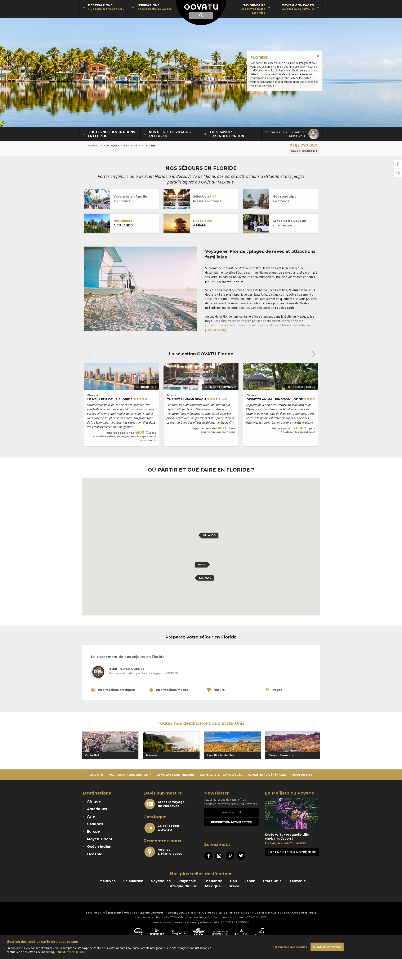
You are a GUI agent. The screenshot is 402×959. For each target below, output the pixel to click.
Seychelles (161, 881)
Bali (233, 881)
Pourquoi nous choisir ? (130, 774)
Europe (93, 832)
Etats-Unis (132, 145)
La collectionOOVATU (168, 828)
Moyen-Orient (99, 839)
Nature (219, 690)
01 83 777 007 (303, 145)
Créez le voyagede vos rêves (171, 804)
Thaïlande (213, 881)
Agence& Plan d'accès (170, 852)
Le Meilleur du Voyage (289, 793)
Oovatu (93, 145)
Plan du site (302, 774)
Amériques (111, 145)
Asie (91, 816)
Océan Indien (99, 847)
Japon (250, 881)
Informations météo (172, 690)
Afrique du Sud (183, 886)
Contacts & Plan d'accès (221, 774)
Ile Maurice (133, 881)
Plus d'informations (71, 952)
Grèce (233, 886)
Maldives (107, 881)
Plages (277, 690)
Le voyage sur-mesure (175, 774)
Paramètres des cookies (290, 947)
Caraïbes (95, 824)
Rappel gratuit (301, 151)
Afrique (94, 801)
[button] (313, 354)
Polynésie (187, 881)
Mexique (213, 886)
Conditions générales (267, 774)
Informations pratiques (116, 690)
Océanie (94, 854)
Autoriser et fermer (327, 947)
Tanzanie (297, 881)
